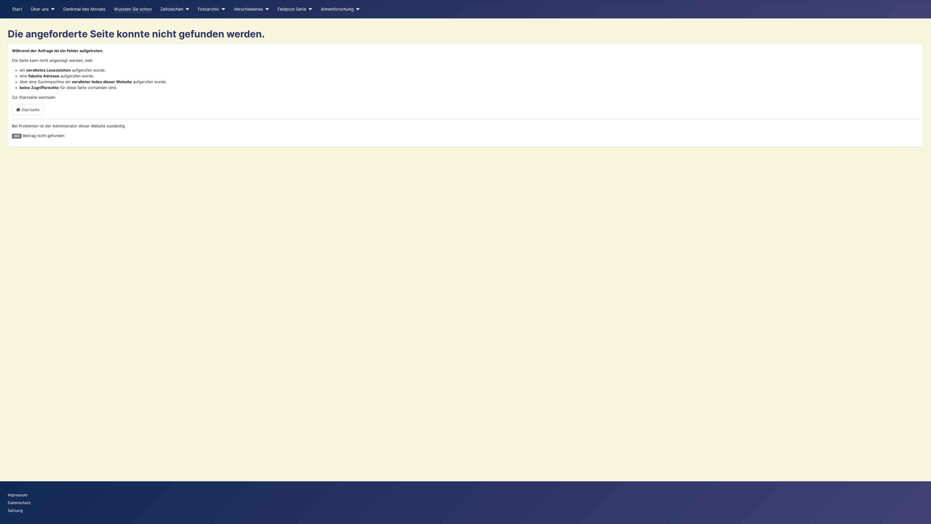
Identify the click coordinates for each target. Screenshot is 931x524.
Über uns (40, 9)
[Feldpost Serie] (309, 9)
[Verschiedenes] (266, 9)
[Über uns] (52, 9)
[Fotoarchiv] (222, 9)
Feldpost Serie (292, 9)
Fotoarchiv (208, 9)
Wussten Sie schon (133, 9)
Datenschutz (19, 502)
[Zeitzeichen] (186, 9)
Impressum (18, 494)
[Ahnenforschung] (357, 9)
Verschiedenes (248, 9)
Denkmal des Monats (84, 9)
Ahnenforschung (337, 9)
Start (17, 9)
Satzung (15, 510)
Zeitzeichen (171, 9)
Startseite (30, 109)
